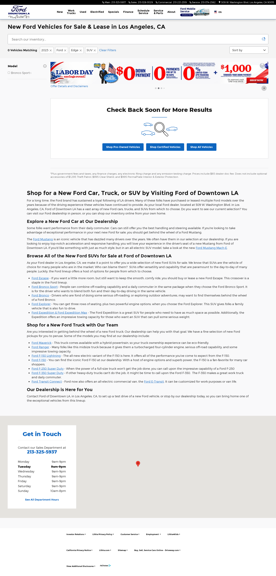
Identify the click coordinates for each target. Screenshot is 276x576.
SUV (89, 50)
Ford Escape (40, 278)
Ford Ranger (40, 347)
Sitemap (122, 550)
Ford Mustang (43, 239)
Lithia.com (104, 550)
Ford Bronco (40, 295)
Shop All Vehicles (201, 147)
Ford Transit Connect (47, 381)
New (60, 11)
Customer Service (129, 534)
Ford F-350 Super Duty (47, 372)
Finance (128, 11)
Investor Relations (75, 534)
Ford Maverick (41, 342)
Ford (60, 50)
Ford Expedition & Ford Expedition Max (59, 312)
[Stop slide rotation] (264, 88)
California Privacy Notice (78, 550)
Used (83, 11)
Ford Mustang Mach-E (211, 247)
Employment (152, 534)
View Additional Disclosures (80, 566)
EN (218, 12)
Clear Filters (107, 50)
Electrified (97, 11)
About (171, 11)
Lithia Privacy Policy (102, 534)
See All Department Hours (42, 499)
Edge (74, 50)
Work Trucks (71, 12)
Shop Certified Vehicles (165, 147)
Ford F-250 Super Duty (48, 368)
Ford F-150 (39, 360)
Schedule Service (144, 12)
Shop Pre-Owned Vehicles (123, 147)
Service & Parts (158, 12)
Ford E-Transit (154, 381)
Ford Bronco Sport (45, 286)
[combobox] (216, 12)
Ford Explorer (41, 304)
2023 (44, 50)
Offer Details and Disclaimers (69, 86)
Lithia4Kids (173, 534)
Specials (113, 11)
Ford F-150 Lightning (46, 355)
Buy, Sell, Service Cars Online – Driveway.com (156, 550)
